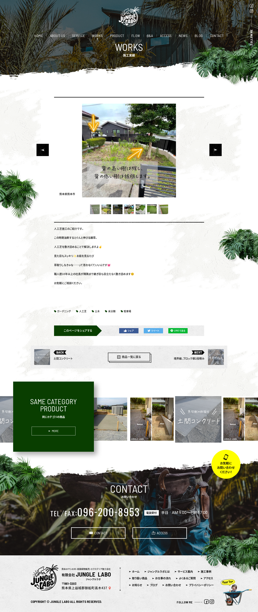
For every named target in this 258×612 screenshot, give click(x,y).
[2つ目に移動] (106, 209)
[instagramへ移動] (251, 12)
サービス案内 (185, 571)
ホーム (136, 571)
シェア (131, 330)
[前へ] (43, 150)
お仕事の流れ (163, 578)
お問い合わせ (173, 585)
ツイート (155, 330)
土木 (97, 311)
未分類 (111, 311)
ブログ (153, 585)
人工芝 (83, 311)
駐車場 (127, 311)
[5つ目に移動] (140, 209)
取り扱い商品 (139, 578)
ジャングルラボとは (158, 571)
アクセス (208, 578)
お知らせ (137, 585)
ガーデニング (64, 311)
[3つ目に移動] (118, 209)
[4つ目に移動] (129, 209)
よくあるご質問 (187, 578)
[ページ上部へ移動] (237, 595)
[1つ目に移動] (95, 209)
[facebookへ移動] (251, 6)
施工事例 (206, 571)
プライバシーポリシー (201, 585)
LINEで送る (180, 330)
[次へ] (215, 150)
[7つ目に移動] (163, 209)
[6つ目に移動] (152, 209)
